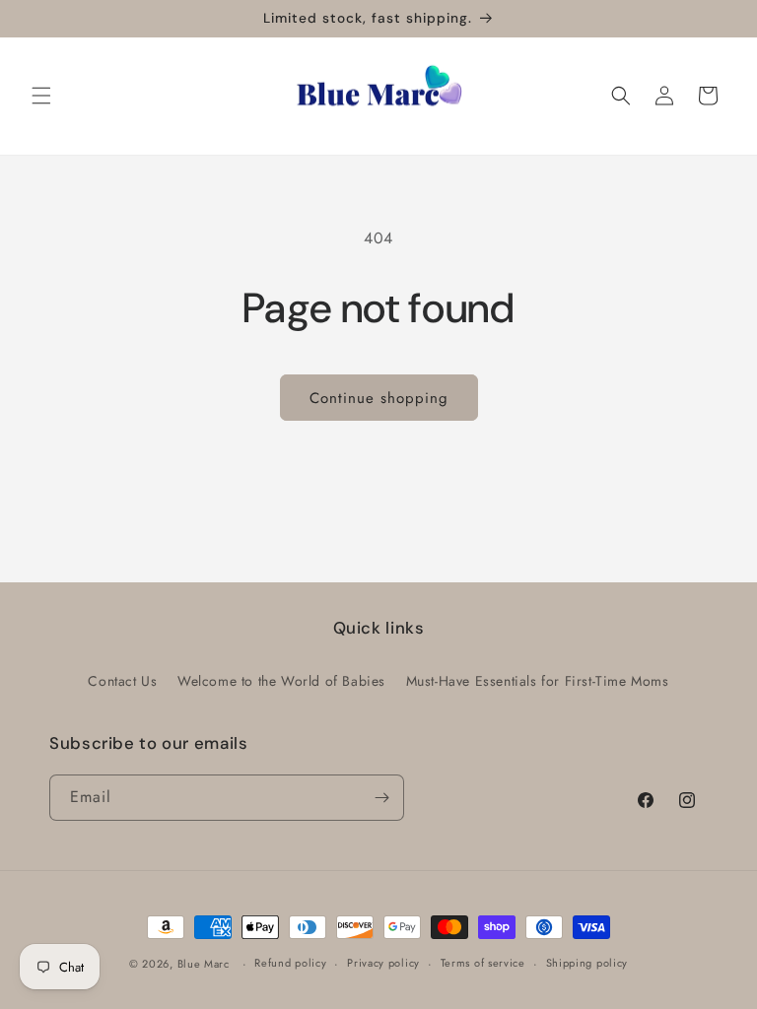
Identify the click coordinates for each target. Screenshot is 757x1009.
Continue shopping (379, 398)
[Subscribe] (381, 797)
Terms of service (483, 963)
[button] (41, 95)
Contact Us (122, 681)
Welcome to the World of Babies (281, 681)
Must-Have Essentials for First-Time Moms (537, 681)
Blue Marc (203, 964)
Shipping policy (587, 963)
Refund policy (290, 963)
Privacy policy (383, 963)
